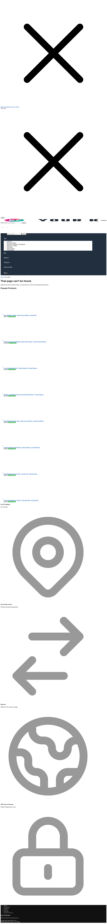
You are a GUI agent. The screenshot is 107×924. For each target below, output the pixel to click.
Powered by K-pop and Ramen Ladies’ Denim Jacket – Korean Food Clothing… (25, 341)
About (5, 905)
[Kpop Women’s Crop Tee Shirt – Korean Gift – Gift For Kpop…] (15, 472)
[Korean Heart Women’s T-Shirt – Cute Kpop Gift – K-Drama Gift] (15, 499)
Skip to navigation (6, 107)
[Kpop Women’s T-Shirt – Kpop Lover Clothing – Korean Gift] (15, 314)
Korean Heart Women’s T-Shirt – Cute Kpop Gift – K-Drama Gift (21, 500)
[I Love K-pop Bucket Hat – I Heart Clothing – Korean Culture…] (15, 366)
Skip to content (15, 107)
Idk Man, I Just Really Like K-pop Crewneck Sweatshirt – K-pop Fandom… (24, 394)
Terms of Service (8, 912)
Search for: (4, 222)
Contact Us (7, 907)
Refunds (6, 911)
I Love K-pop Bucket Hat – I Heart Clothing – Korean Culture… (21, 368)
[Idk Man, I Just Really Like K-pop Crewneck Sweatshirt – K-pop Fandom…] (15, 393)
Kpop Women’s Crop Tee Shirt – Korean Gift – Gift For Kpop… (21, 474)
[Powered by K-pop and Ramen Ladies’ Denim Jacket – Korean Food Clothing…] (15, 340)
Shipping (6, 908)
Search (24, 222)
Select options (12, 316)
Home (2, 277)
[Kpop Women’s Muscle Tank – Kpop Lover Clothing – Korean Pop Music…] (15, 419)
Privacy (6, 910)
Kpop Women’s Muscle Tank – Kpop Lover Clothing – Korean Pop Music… (24, 421)
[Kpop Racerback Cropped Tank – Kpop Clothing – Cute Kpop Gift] (15, 446)
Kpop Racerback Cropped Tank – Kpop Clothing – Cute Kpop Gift (22, 447)
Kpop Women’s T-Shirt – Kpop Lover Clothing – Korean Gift (20, 315)
